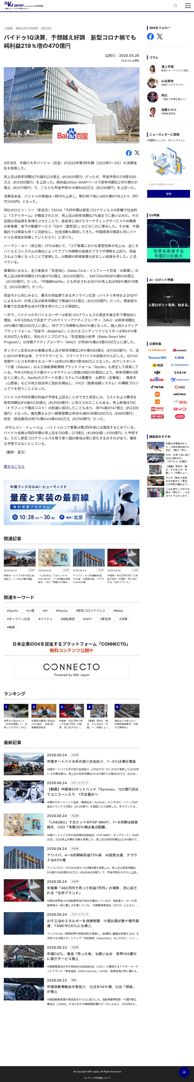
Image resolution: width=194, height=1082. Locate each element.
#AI (45, 611)
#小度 (30, 611)
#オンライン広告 (18, 619)
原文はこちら (14, 467)
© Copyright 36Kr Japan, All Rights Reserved (97, 1071)
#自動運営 (68, 619)
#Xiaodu (62, 611)
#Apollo (12, 611)
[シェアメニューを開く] (184, 1072)
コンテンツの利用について (97, 1078)
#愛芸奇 (105, 619)
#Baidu (118, 611)
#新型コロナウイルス (90, 611)
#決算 (123, 619)
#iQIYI (87, 619)
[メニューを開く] (188, 6)
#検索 (11, 627)
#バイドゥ (45, 619)
